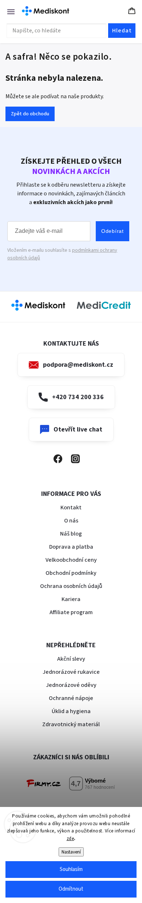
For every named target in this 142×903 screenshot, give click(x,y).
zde (70, 838)
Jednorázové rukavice (71, 672)
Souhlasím (71, 869)
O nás (71, 521)
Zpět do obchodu (30, 114)
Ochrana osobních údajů (71, 586)
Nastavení (71, 851)
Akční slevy (71, 659)
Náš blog (71, 534)
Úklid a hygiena (71, 711)
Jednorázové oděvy (71, 685)
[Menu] (7, 11)
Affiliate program (71, 612)
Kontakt (71, 508)
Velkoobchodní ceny (71, 560)
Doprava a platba (71, 547)
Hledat (122, 31)
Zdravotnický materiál (71, 724)
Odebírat (112, 231)
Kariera (71, 599)
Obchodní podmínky (71, 573)
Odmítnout (71, 889)
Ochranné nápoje (71, 698)
